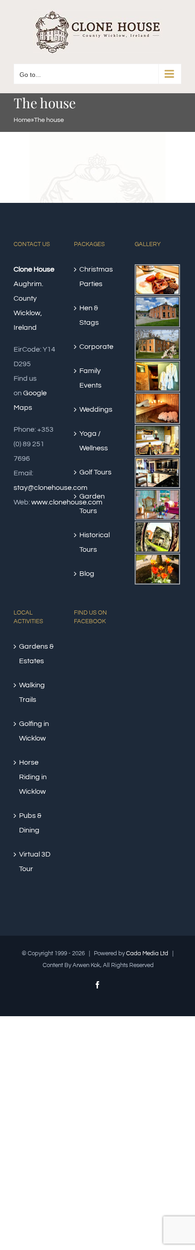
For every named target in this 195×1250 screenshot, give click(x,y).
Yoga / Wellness (93, 441)
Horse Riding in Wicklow (33, 777)
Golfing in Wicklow (34, 731)
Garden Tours (92, 503)
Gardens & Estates (36, 654)
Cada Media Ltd (147, 953)
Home (22, 120)
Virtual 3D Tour (34, 861)
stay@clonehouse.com (51, 487)
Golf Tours (95, 472)
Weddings (95, 409)
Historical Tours (94, 542)
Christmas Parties (96, 276)
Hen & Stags (89, 315)
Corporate (96, 346)
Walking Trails (32, 692)
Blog (86, 573)
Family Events (90, 378)
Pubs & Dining (30, 823)
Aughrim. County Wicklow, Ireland (34, 298)
